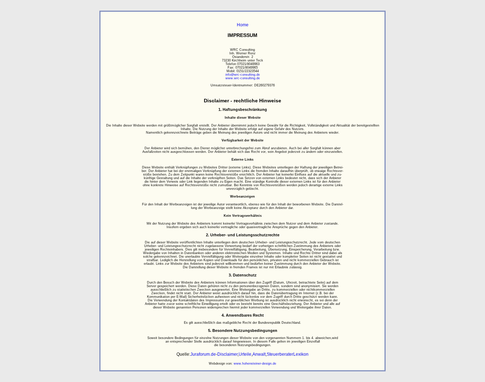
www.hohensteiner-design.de (255, 363)
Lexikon (301, 354)
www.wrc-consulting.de (242, 78)
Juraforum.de (203, 354)
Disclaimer (227, 354)
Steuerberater (280, 354)
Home (243, 24)
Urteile (245, 354)
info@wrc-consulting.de (242, 74)
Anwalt (259, 354)
